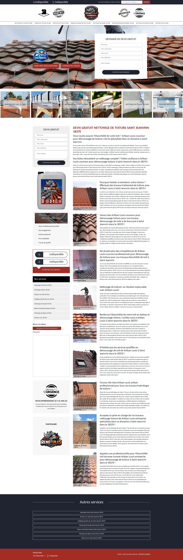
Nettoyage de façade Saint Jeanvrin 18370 (91, 525)
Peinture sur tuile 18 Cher (61, 23)
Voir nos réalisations (46, 66)
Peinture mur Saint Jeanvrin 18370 (91, 538)
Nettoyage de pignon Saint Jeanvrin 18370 (91, 534)
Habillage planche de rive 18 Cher (81, 23)
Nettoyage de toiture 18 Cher (23, 23)
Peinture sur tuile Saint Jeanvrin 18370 (91, 517)
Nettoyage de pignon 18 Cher (144, 23)
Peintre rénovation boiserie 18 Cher (123, 23)
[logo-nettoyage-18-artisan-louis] (91, 12)
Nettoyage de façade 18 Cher (101, 23)
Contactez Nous (71, 66)
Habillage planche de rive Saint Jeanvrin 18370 (91, 521)
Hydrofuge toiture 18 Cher (43, 23)
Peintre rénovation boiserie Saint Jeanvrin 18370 (91, 529)
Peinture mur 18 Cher (161, 23)
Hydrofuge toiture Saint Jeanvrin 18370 (91, 512)
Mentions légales (144, 554)
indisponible (41, 2)
